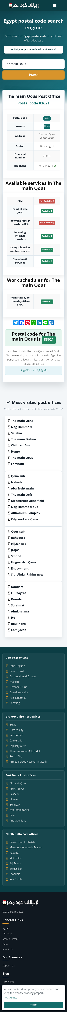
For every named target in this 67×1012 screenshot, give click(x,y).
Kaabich (14, 682)
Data (5, 944)
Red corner (16, 735)
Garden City (16, 730)
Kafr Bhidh (16, 879)
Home (15, 452)
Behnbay (15, 804)
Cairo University (19, 692)
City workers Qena (24, 519)
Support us (8, 966)
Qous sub (18, 532)
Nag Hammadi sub (24, 507)
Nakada (16, 482)
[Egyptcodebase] (24, 5)
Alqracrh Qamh (18, 783)
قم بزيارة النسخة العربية (33, 370)
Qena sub (18, 476)
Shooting (15, 703)
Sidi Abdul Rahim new (27, 575)
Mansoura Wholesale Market (26, 847)
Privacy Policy (10, 998)
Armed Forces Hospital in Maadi (28, 762)
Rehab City (16, 756)
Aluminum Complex (25, 513)
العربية (5, 928)
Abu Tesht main (22, 489)
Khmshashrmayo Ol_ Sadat (25, 751)
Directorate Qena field (27, 501)
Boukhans (18, 624)
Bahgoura (18, 538)
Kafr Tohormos (18, 698)
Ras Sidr (14, 794)
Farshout (17, 464)
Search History (10, 939)
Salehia (16, 433)
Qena (47, 126)
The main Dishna (23, 439)
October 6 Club (18, 687)
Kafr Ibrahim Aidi (19, 810)
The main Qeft (21, 495)
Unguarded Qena (23, 562)
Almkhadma (20, 612)
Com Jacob (18, 630)
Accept (33, 1005)
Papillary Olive (18, 746)
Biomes (14, 799)
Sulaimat (17, 606)
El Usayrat (18, 593)
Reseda (16, 599)
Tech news (8, 982)
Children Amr (21, 445)
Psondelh (15, 874)
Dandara (17, 587)
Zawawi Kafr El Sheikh (22, 842)
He (13, 618)
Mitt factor (15, 858)
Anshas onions (18, 820)
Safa (12, 815)
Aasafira (14, 853)
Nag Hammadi (21, 427)
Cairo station (17, 740)
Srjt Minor (15, 863)
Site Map (7, 933)
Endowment (20, 569)
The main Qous (22, 458)
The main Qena (22, 421)
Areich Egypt (17, 789)
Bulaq (13, 724)
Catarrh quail (17, 671)
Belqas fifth (16, 869)
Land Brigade (17, 666)
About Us (7, 949)
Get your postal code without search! (35, 49)
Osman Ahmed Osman (23, 676)
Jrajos (15, 550)
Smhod (16, 556)
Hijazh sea (18, 544)
